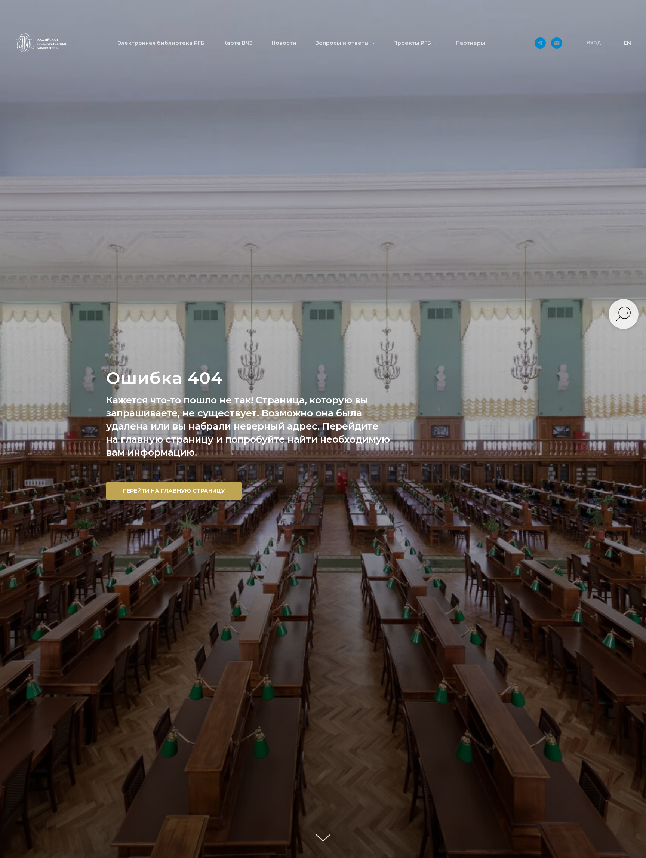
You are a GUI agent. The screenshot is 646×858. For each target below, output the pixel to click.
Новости (283, 43)
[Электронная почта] (556, 43)
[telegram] (540, 43)
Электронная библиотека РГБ (160, 43)
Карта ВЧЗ (238, 43)
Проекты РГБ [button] (413, 43)
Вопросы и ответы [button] (342, 43)
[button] (593, 43)
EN (627, 43)
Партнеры (470, 43)
